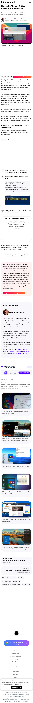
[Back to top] (16, 633)
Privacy (16, 669)
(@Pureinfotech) (18, 18)
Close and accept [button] (16, 687)
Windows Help (26, 584)
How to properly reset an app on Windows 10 (16, 466)
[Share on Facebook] (8, 77)
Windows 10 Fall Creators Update (21, 80)
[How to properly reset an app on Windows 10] (16, 456)
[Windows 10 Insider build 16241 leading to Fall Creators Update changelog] (16, 482)
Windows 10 (20, 118)
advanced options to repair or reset (14, 86)
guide (6, 116)
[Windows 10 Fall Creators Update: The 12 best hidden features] (16, 401)
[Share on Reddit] (2, 77)
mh (16, 701)
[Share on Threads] (11, 77)
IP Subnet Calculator (15, 656)
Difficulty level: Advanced (9, 578)
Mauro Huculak (10, 18)
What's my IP (15, 653)
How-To (20, 578)
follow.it (16, 677)
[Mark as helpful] (21, 255)
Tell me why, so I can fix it (16, 258)
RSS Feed (15, 674)
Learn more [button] (20, 684)
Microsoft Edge (25, 102)
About (15, 666)
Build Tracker (15, 662)
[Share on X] (5, 77)
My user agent (15, 659)
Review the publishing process (9, 388)
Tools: (15, 650)
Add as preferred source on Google (17, 643)
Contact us (16, 671)
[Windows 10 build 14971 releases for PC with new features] (16, 509)
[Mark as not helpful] (24, 255)
